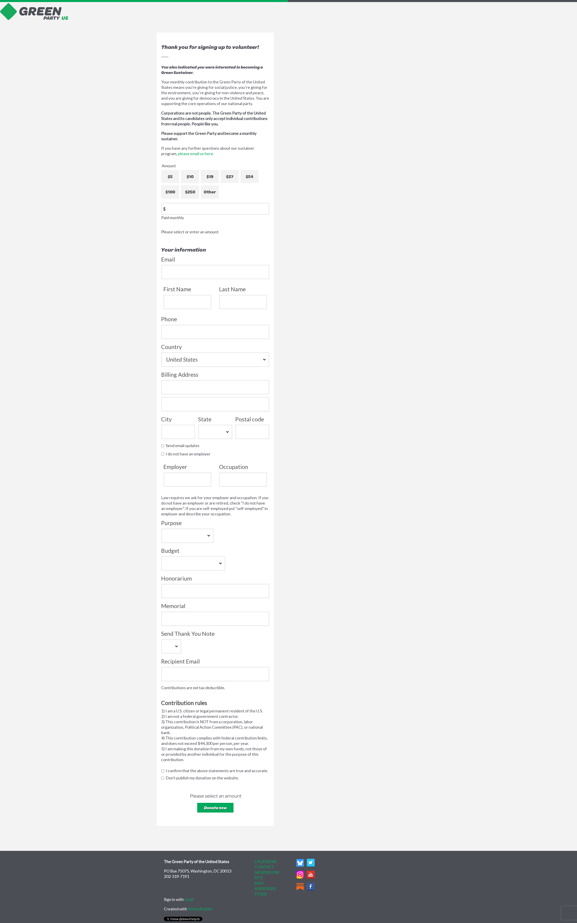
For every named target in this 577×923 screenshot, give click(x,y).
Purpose (171, 522)
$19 (209, 176)
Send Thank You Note (188, 633)
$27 (230, 176)
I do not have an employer (189, 453)
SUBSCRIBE (265, 888)
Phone (169, 319)
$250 (190, 192)
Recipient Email (180, 661)
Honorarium (176, 578)
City (166, 419)
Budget (170, 550)
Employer (175, 466)
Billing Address (179, 374)
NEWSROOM (266, 872)
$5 (170, 176)
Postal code (249, 419)
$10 (190, 176)
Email (168, 259)
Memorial (173, 605)
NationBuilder (200, 908)
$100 (170, 192)
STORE (260, 893)
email (189, 899)
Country (171, 346)
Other (210, 192)
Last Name (232, 289)
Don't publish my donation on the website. (203, 777)
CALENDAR (265, 861)
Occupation (233, 466)
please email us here (195, 153)
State (204, 419)
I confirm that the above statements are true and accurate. (218, 770)
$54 (249, 176)
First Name (177, 289)
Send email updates (183, 445)
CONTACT (264, 866)
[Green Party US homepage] (34, 11)
